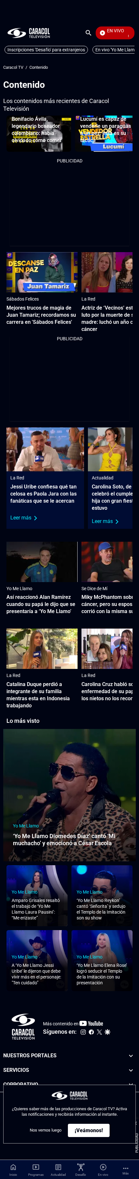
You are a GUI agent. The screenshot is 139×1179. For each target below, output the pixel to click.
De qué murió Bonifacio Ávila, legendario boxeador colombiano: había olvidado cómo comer (37, 126)
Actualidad (102, 477)
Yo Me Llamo (19, 588)
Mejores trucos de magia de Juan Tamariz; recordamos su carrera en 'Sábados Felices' (41, 315)
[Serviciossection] (131, 1070)
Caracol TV (13, 67)
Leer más (20, 518)
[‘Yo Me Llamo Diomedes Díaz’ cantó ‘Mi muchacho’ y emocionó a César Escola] (69, 795)
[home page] (29, 33)
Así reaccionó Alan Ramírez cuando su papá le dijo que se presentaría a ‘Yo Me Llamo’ (40, 604)
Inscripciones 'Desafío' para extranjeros (46, 49)
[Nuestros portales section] (131, 1055)
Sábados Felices (22, 299)
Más (126, 1173)
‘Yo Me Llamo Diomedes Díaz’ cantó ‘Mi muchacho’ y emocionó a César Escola (64, 840)
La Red (88, 299)
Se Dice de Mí (94, 588)
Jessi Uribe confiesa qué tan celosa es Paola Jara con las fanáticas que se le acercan (43, 494)
